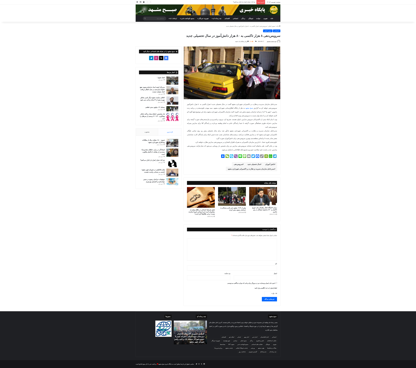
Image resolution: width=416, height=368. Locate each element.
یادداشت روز (242, 352)
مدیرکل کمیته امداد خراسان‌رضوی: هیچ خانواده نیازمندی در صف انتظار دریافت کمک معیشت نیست (152, 89)
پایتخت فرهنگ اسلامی (242, 348)
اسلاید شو (231, 337)
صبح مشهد (249, 108)
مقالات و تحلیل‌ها (271, 348)
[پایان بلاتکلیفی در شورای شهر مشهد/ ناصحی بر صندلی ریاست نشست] (172, 173)
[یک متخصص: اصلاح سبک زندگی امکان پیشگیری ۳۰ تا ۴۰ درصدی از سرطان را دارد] (172, 117)
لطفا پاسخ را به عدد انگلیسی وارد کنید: (265, 288)
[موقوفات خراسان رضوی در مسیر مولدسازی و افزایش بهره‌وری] (172, 181)
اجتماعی (235, 18)
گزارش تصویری (253, 352)
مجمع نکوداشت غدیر (187, 18)
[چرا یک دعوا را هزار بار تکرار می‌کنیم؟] (172, 163)
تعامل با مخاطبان (271, 340)
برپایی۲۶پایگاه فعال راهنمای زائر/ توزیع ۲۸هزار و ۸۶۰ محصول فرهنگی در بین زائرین (264, 210)
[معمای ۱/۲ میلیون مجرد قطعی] (172, 108)
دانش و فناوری (260, 340)
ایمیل (275, 273)
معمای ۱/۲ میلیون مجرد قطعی (155, 107)
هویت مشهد (261, 348)
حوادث (258, 18)
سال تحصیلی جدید (254, 164)
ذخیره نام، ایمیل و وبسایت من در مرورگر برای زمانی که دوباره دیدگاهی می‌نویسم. (251, 283)
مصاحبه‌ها (222, 344)
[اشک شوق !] (172, 80)
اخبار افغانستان (264, 337)
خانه (272, 18)
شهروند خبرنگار (215, 340)
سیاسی (235, 340)
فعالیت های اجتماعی (256, 344)
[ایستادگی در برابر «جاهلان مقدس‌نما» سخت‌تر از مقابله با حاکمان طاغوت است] (172, 153)
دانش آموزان (269, 164)
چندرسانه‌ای (263, 352)
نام (276, 263)
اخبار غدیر (254, 337)
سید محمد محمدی (271, 41)
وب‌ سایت (227, 273)
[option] (190, 332)
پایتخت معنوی (229, 348)
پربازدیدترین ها (218, 348)
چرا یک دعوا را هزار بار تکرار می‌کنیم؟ (152, 160)
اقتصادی (227, 18)
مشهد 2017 (231, 344)
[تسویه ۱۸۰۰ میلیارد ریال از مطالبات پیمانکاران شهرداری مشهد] (172, 143)
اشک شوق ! (161, 77)
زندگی (243, 18)
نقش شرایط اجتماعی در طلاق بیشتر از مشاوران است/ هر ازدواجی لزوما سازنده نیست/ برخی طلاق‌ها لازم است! (202, 212)
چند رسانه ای (217, 18)
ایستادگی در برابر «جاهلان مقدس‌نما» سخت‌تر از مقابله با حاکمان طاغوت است (153, 152)
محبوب (147, 132)
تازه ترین (170, 132)
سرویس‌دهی (238, 164)
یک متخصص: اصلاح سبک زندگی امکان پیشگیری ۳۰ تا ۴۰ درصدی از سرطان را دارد (152, 116)
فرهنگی (250, 18)
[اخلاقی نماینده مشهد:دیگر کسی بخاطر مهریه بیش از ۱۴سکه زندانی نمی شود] (172, 100)
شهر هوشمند (226, 340)
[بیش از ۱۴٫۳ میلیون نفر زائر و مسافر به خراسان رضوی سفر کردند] (232, 196)
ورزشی (253, 348)
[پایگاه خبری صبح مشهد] (208, 9)
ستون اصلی (271, 26)
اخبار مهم (246, 337)
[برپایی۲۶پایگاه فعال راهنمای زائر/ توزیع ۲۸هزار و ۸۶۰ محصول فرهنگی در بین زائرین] (263, 196)
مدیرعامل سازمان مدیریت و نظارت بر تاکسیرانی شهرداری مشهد (251, 169)
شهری (265, 18)
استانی (239, 337)
